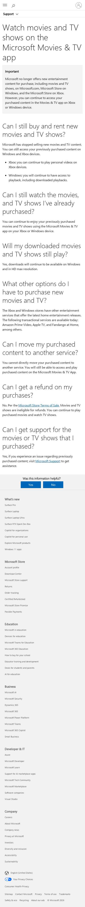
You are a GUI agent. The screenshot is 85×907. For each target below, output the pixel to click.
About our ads (38, 900)
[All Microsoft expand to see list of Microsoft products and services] (5, 5)
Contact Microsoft (23, 894)
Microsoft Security (13, 698)
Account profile (12, 567)
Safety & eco (11, 900)
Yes (30, 485)
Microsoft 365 (11, 711)
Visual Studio (11, 799)
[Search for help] (13, 5)
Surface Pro (10, 504)
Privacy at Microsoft (14, 836)
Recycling (24, 900)
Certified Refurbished (15, 599)
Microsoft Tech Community (17, 780)
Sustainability (11, 861)
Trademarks (64, 894)
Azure (7, 754)
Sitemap (9, 894)
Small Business (12, 736)
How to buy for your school (17, 655)
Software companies (14, 792)
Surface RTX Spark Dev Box (17, 523)
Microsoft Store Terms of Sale (38, 405)
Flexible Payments (13, 611)
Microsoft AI (10, 692)
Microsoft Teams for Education (19, 642)
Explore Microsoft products (17, 542)
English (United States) (22, 872)
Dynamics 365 (11, 704)
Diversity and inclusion (15, 848)
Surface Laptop (12, 511)
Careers (8, 817)
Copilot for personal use (16, 536)
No (53, 485)
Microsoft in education (15, 629)
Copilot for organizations (16, 530)
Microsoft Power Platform (17, 717)
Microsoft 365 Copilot (15, 730)
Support (8, 14)
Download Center (13, 573)
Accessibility (11, 855)
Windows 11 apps (13, 549)
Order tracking (12, 592)
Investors (9, 842)
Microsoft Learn (12, 767)
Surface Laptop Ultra (15, 517)
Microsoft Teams (13, 723)
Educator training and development (22, 661)
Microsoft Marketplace (15, 786)
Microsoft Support (47, 461)
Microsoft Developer (14, 761)
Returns (8, 586)
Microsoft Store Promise (16, 605)
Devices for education (15, 636)
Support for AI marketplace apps (20, 773)
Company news (12, 829)
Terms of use (50, 894)
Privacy (38, 894)
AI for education (12, 674)
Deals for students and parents (19, 667)
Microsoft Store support (16, 580)
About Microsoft (12, 823)
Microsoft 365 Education (16, 648)
